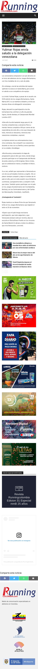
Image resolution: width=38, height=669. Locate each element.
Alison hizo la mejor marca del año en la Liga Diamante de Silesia (24, 255)
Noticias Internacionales (19, 46)
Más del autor (23, 238)
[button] (3, 15)
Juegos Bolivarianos (12, 20)
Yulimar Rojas (14, 232)
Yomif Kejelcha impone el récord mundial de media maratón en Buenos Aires (22, 264)
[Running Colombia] (19, 6)
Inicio (3, 20)
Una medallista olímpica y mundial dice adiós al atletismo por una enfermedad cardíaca (24, 245)
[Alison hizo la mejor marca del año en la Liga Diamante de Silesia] (7, 255)
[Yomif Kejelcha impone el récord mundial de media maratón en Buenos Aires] (7, 264)
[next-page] (6, 272)
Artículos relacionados (10, 238)
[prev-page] (3, 272)
